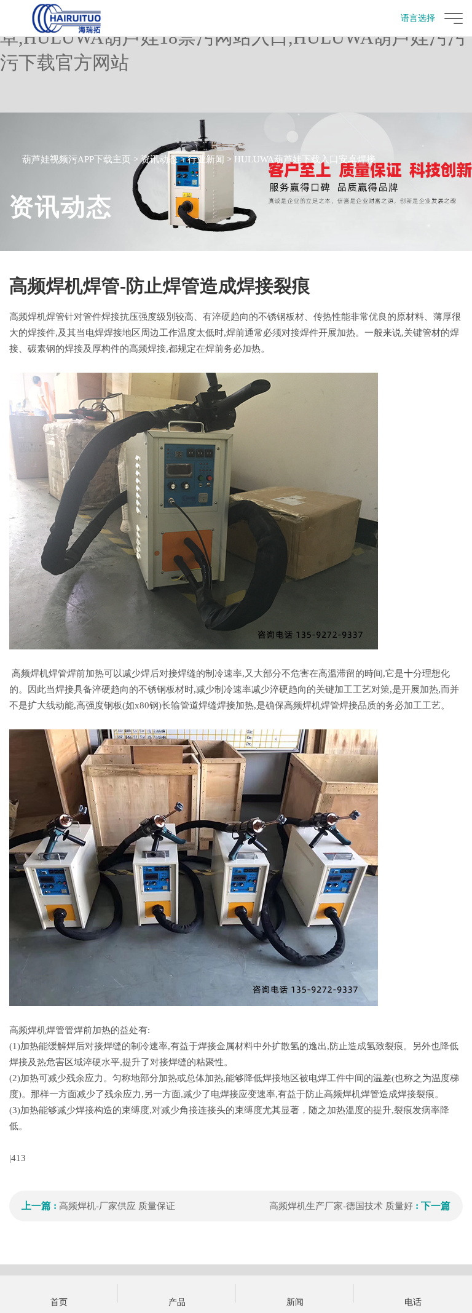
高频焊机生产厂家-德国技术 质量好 (341, 1206)
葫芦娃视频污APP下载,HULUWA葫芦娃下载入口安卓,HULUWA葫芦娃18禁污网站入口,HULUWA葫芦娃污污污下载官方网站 (233, 37)
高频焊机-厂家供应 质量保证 (117, 1206)
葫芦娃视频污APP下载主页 (76, 159)
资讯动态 (159, 159)
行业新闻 (205, 159)
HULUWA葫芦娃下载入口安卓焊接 (305, 159)
